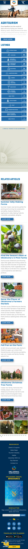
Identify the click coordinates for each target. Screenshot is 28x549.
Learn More (6, 219)
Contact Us (14, 463)
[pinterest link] (19, 524)
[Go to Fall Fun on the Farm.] (11, 335)
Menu (4, 1)
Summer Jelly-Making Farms (12, 203)
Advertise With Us (14, 458)
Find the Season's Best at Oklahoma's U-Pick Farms (14, 256)
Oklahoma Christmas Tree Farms (11, 384)
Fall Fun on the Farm (11, 345)
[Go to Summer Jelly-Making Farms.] (11, 191)
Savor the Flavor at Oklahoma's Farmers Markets (11, 301)
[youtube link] (9, 528)
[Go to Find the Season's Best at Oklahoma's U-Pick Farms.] (11, 239)
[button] (4, 2)
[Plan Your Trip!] (5, 544)
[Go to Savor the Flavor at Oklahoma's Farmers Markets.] (11, 289)
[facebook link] (9, 524)
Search (23, 1)
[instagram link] (14, 528)
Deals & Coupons (14, 447)
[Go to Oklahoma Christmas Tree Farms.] (11, 373)
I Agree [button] (14, 546)
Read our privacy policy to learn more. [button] (14, 543)
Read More (7, 39)
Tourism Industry (14, 453)
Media (14, 455)
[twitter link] (14, 524)
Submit (23, 515)
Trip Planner (14, 460)
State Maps (14, 450)
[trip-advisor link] (19, 528)
